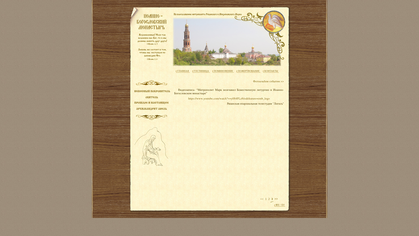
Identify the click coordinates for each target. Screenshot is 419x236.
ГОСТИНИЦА (201, 71)
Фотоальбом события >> (268, 81)
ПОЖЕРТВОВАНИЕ (249, 71)
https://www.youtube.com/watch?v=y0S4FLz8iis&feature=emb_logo (229, 98)
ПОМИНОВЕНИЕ (223, 71)
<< (262, 199)
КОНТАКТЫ (271, 71)
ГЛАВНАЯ (183, 71)
